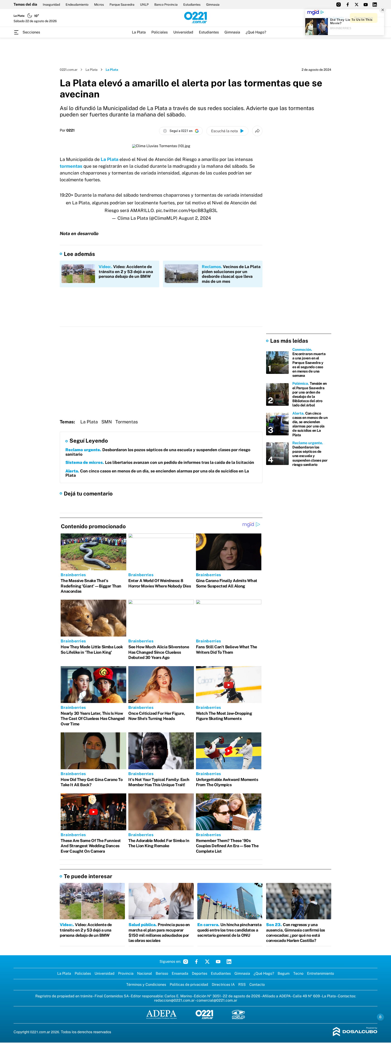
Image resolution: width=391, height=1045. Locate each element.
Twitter (207, 961)
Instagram (185, 961)
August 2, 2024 (195, 218)
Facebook (196, 961)
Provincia (126, 973)
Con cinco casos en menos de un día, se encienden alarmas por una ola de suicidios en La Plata (157, 473)
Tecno (298, 973)
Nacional (144, 973)
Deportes (199, 973)
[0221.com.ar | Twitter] (356, 4)
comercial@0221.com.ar (217, 1000)
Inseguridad (51, 4)
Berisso (162, 973)
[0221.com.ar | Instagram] (338, 4)
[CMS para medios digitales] (355, 1032)
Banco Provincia (166, 4)
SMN (106, 422)
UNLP (144, 4)
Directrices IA (223, 984)
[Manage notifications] (380, 1017)
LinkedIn (229, 961)
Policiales (159, 32)
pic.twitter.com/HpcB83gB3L (187, 210)
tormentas (71, 166)
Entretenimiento (320, 973)
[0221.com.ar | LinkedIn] (374, 4)
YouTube (218, 961)
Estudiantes (191, 4)
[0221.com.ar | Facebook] (347, 4)
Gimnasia (212, 4)
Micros (99, 4)
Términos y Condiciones (146, 984)
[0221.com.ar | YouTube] (365, 4)
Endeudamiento (77, 4)
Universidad (183, 32)
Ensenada (180, 973)
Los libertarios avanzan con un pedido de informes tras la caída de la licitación (159, 462)
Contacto (257, 984)
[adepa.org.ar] (161, 1015)
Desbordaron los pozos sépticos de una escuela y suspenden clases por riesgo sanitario (157, 452)
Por (67, 130)
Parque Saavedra (122, 4)
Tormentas (126, 422)
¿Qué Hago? (256, 32)
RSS (242, 984)
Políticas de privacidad (189, 984)
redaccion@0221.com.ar (174, 1000)
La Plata (139, 32)
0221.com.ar (68, 69)
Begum (284, 973)
